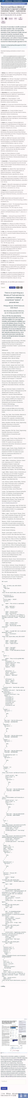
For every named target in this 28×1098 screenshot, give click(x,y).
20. (1, 204)
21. (1, 210)
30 (7, 46)
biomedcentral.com (9, 90)
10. (1, 130)
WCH (11, 1076)
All (21, 287)
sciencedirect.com (5, 76)
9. (1, 122)
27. (1, 253)
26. (1, 245)
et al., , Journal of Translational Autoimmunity (14, 80)
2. (1, 79)
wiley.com (15, 277)
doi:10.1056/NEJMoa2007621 (9, 503)
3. (1, 85)
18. (1, 190)
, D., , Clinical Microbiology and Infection (14, 186)
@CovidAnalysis (16, 1093)
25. (1, 237)
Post (3, 1093)
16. (1, 176)
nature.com (23, 211)
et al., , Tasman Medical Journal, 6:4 (13, 94)
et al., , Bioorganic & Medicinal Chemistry (12, 192)
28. (1, 260)
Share (9, 1093)
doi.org (11, 76)
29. (1, 265)
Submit (4, 1088)
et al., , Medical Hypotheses (14, 178)
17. (1, 184)
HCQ (18, 287)
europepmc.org (15, 258)
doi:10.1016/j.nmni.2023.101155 (8, 15)
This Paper (12, 287)
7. (1, 110)
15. (1, 169)
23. (1, 223)
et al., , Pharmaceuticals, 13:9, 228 (14, 205)
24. (1, 231)
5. (1, 98)
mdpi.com (7, 135)
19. (1, 198)
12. (1, 145)
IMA (6, 1076)
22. (1, 216)
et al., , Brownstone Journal (11, 100)
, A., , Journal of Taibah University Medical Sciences (14, 162)
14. (1, 161)
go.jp (9, 242)
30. (1, 272)
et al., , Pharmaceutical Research (14, 155)
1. (1, 73)
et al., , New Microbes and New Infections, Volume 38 (14, 225)
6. (1, 104)
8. (1, 116)
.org (8, 1)
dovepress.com (9, 127)
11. (1, 138)
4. (1, 92)
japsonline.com (16, 174)
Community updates (18, 1059)
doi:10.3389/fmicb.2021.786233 (10, 406)
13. (1, 153)
